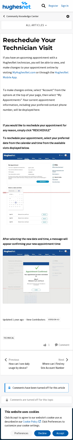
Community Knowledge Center (22, 16)
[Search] (43, 6)
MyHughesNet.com (24, 72)
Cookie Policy (30, 421)
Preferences (21, 433)
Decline (42, 433)
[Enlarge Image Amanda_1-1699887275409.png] (36, 276)
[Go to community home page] (17, 6)
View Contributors (35, 319)
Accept (60, 433)
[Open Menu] (67, 16)
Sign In (65, 5)
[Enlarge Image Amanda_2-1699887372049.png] (36, 189)
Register (53, 5)
